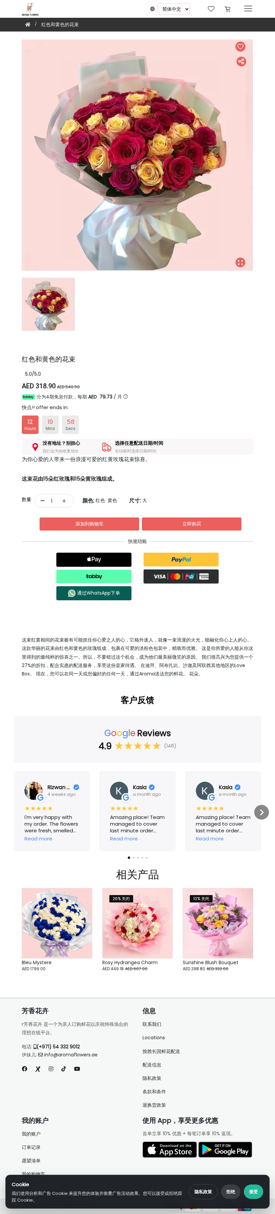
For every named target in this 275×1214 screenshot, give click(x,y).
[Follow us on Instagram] (51, 1069)
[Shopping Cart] (227, 8)
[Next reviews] (261, 812)
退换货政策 (154, 1105)
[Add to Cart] (79, 937)
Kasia (140, 787)
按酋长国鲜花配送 (161, 1051)
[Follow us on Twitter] (38, 1069)
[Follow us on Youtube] (80, 1069)
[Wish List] (211, 8)
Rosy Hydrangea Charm (130, 962)
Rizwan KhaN (59, 787)
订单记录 (31, 1147)
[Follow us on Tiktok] (63, 1069)
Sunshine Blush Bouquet (210, 962)
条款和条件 (154, 1091)
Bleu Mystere (37, 962)
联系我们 (152, 1024)
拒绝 (230, 1192)
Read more (38, 839)
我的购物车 (33, 1174)
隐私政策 (203, 1192)
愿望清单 (31, 1160)
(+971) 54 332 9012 (58, 1046)
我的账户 (31, 1133)
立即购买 (191, 523)
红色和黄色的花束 (60, 24)
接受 (253, 1192)
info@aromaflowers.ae (71, 1054)
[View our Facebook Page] (24, 1069)
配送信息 (152, 1064)
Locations (154, 1037)
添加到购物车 (89, 523)
